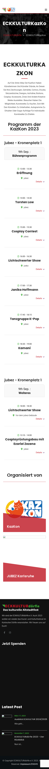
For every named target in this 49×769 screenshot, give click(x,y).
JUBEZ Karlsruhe (20, 576)
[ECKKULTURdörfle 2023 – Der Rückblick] (7, 737)
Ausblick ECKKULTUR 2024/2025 (30, 719)
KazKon (13, 526)
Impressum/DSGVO (29, 764)
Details (39, 181)
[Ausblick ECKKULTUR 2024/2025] (7, 720)
